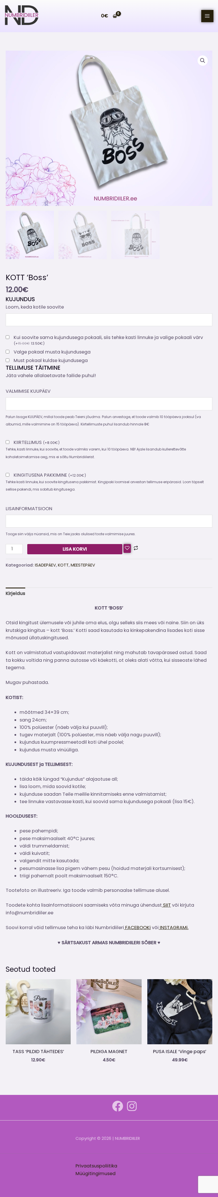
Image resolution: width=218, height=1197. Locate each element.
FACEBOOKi (137, 927)
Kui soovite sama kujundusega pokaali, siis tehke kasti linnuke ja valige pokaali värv (108, 340)
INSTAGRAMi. (173, 927)
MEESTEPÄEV (83, 565)
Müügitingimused (96, 1173)
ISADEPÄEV (45, 565)
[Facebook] (117, 1106)
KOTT (63, 565)
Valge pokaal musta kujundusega (52, 352)
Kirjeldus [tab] (15, 593)
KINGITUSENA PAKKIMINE (50, 475)
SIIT (166, 905)
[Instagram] (131, 1106)
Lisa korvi (75, 549)
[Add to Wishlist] (127, 548)
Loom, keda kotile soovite (35, 307)
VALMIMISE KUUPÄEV (28, 391)
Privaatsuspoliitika (96, 1166)
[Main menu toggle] (207, 16)
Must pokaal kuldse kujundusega (51, 360)
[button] (203, 60)
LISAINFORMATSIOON (29, 508)
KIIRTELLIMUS (37, 443)
